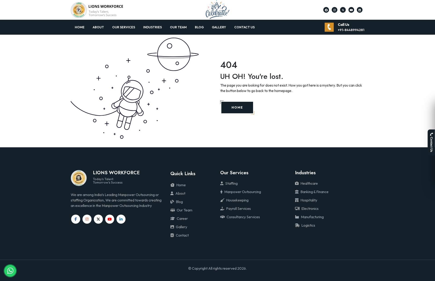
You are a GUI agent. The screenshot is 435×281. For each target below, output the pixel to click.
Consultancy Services (243, 217)
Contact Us (244, 27)
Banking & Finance (314, 191)
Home (80, 27)
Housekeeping (237, 200)
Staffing (231, 183)
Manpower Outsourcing (242, 191)
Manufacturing (312, 217)
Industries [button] (152, 27)
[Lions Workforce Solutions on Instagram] (334, 10)
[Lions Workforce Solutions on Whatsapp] (10, 271)
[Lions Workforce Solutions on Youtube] (351, 10)
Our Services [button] (123, 27)
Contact (182, 235)
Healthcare (309, 183)
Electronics (310, 208)
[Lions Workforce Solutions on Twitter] (343, 10)
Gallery (219, 27)
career (182, 218)
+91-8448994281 (351, 30)
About (98, 27)
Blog (199, 27)
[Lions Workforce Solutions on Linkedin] (359, 10)
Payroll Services (238, 208)
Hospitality (308, 200)
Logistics (308, 225)
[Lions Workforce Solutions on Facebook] (326, 10)
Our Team (178, 27)
